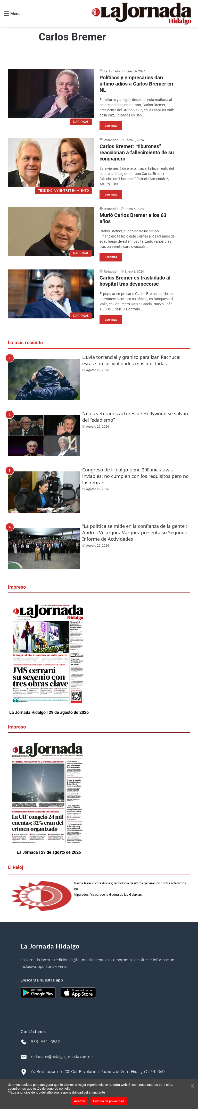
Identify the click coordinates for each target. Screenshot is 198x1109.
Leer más (111, 126)
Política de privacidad (108, 1101)
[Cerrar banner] (192, 1086)
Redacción (111, 140)
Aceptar (79, 1101)
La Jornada (112, 71)
